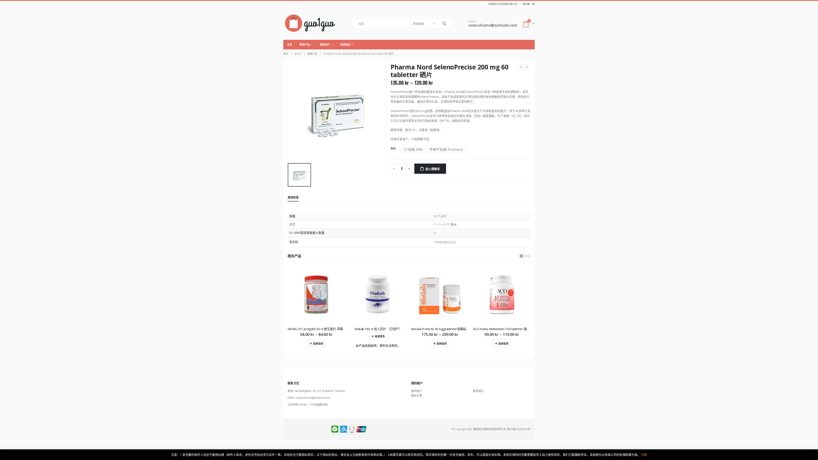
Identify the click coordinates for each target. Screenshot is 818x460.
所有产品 (305, 44)
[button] (521, 256)
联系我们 (345, 44)
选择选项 (318, 343)
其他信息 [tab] (293, 197)
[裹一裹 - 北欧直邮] (310, 23)
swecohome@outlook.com (313, 398)
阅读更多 (380, 336)
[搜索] (444, 23)
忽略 (644, 455)
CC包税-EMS (413, 149)
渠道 (393, 148)
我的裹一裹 (529, 4)
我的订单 (416, 395)
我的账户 (325, 44)
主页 (289, 44)
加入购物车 (432, 168)
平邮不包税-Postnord (446, 149)
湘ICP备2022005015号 (518, 429)
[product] (316, 294)
